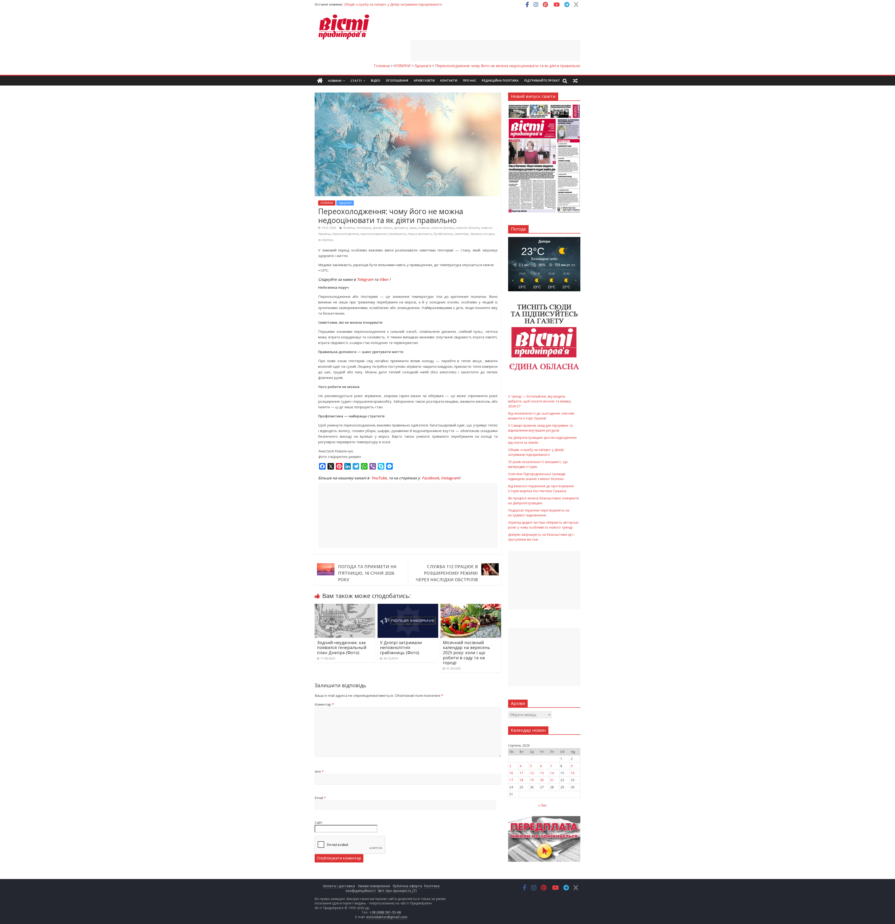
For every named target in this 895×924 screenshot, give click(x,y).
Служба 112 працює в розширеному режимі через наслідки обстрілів (447, 573)
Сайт (319, 822)
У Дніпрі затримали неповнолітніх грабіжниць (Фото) (401, 647)
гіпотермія (363, 228)
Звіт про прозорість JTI (397, 890)
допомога (401, 228)
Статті (356, 81)
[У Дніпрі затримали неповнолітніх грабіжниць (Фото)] (408, 606)
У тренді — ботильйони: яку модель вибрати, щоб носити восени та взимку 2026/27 (411, 4)
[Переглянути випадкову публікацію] (575, 81)
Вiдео (375, 80)
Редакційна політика (500, 80)
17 (511, 780)
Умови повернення (374, 886)
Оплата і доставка (339, 886)
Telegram (365, 279)
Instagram (450, 478)
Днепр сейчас (382, 228)
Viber (384, 279)
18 (521, 780)
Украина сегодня (482, 234)
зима (413, 228)
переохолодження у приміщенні (383, 234)
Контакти (448, 80)
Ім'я (319, 771)
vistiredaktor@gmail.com (386, 917)
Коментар (324, 704)
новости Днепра (442, 228)
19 (532, 780)
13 (542, 773)
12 (532, 773)
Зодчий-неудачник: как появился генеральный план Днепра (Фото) (341, 647)
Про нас (469, 80)
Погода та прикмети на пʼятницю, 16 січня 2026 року (367, 573)
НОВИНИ (326, 203)
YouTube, (379, 478)
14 (552, 773)
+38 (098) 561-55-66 (385, 912)
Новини (334, 81)
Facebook (430, 478)
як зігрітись (326, 240)
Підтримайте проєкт (542, 80)
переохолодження (345, 234)
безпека (349, 228)
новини (423, 228)
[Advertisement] (495, 50)
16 (573, 773)
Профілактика (443, 234)
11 (521, 773)
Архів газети (424, 80)
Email (320, 797)
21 (552, 780)
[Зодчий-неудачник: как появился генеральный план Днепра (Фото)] (345, 606)
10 (511, 773)
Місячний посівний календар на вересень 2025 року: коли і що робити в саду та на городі (466, 652)
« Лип (542, 805)
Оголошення (397, 80)
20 (542, 780)
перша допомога (420, 234)
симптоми (461, 234)
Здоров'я (345, 203)
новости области (467, 228)
